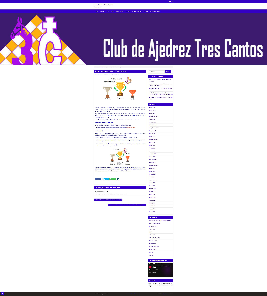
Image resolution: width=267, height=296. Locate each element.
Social (151, 252)
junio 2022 (152, 171)
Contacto (128, 11)
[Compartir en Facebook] (98, 179)
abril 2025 (152, 119)
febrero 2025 (153, 125)
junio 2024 (152, 136)
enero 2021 (152, 191)
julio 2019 (152, 203)
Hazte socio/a (110, 11)
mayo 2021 (152, 182)
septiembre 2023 (154, 139)
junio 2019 (152, 206)
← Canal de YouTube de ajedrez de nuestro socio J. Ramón (108, 199)
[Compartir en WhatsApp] (112, 179)
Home (96, 67)
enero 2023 (152, 156)
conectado (109, 194)
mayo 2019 (152, 209)
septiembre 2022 (154, 165)
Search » (168, 71)
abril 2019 (152, 211)
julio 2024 (152, 133)
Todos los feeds (155, 285)
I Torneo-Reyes (101, 67)
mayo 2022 (152, 174)
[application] (160, 270)
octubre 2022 (153, 162)
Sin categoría (153, 249)
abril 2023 (152, 151)
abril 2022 (152, 177)
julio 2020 (152, 194)
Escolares (152, 229)
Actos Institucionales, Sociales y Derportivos (160, 220)
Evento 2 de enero (131, 127)
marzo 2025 (153, 122)
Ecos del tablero (154, 226)
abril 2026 (152, 113)
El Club (96, 11)
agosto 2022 (153, 168)
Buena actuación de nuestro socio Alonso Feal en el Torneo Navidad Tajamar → (127, 205)
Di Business (167, 294)
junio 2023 (152, 145)
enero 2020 (152, 200)
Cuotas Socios (119, 11)
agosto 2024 (153, 130)
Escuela (102, 11)
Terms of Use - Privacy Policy (133, 294)
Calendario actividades (155, 11)
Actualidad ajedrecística (155, 223)
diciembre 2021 (153, 180)
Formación (152, 235)
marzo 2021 (153, 188)
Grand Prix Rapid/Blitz (155, 237)
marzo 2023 (153, 154)
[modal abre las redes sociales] (118, 179)
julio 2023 (152, 142)
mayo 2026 (152, 110)
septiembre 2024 (154, 128)
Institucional (153, 243)
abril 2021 (152, 185)
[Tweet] (106, 179)
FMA (151, 232)
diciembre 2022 (153, 159)
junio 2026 (152, 107)
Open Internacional (154, 246)
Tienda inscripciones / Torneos (140, 11)
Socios (152, 255)
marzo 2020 (153, 197)
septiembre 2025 (154, 116)
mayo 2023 (152, 148)
